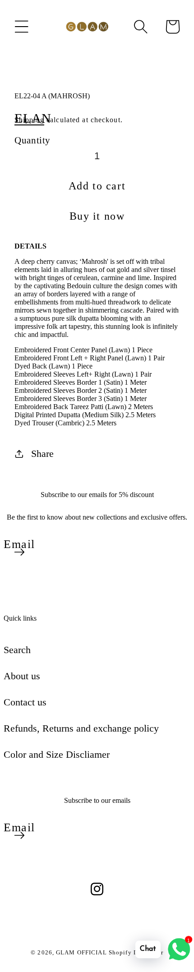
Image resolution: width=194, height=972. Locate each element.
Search (17, 649)
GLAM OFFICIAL (82, 952)
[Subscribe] (19, 552)
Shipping (29, 120)
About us (22, 676)
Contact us (25, 702)
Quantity (32, 140)
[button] (21, 26)
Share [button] (42, 453)
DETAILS (30, 246)
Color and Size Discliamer (57, 754)
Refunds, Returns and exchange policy (81, 728)
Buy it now (97, 216)
